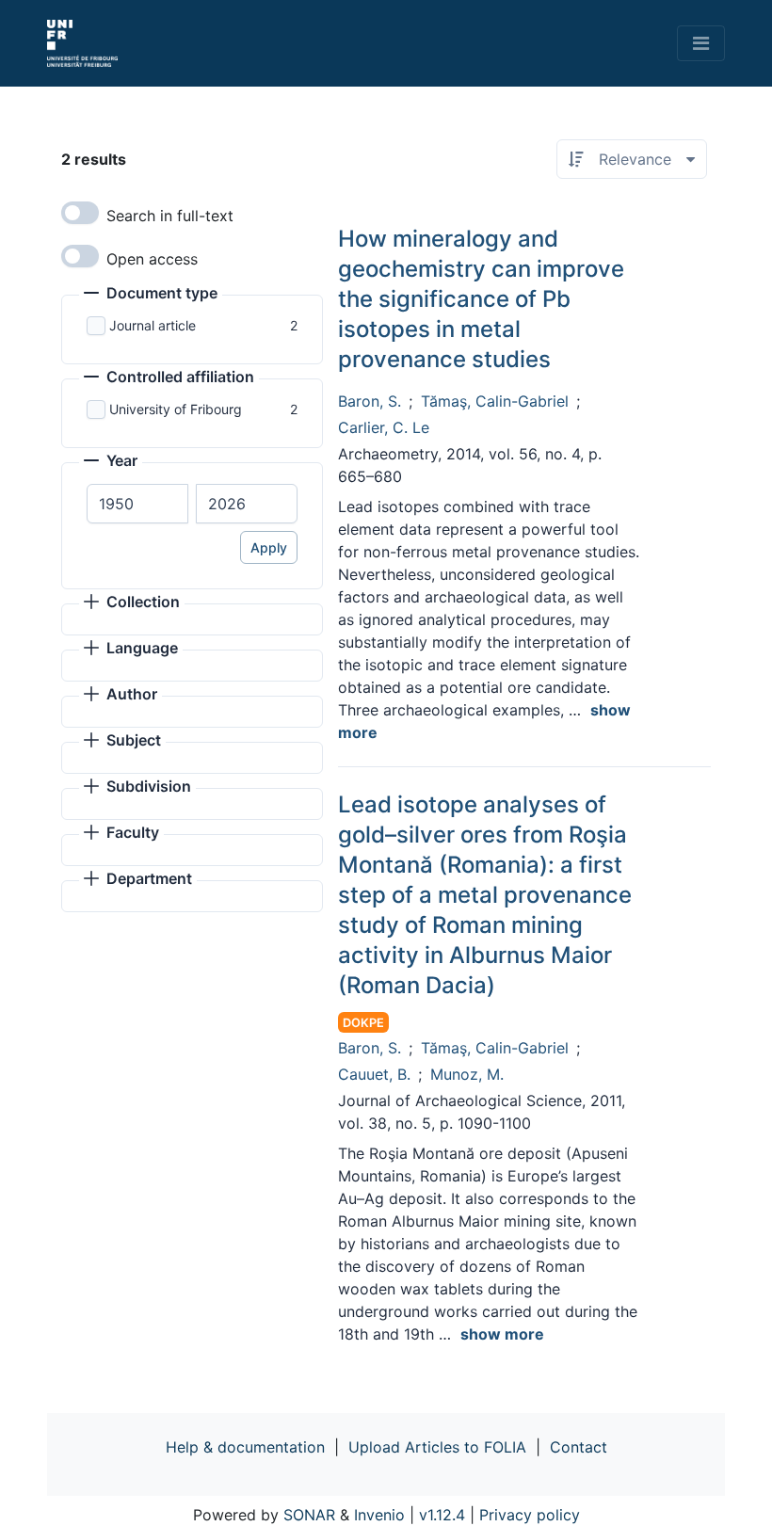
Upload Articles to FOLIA (437, 1447)
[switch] (80, 212)
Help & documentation (245, 1447)
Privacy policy (529, 1514)
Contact (578, 1447)
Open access (152, 258)
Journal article (152, 325)
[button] (150, 294)
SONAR (309, 1514)
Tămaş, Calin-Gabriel (495, 401)
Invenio (379, 1514)
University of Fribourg (175, 409)
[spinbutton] (137, 503)
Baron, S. (369, 401)
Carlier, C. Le (383, 427)
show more (502, 1334)
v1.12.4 (442, 1514)
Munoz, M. (467, 1074)
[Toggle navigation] (701, 43)
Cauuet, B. (374, 1074)
